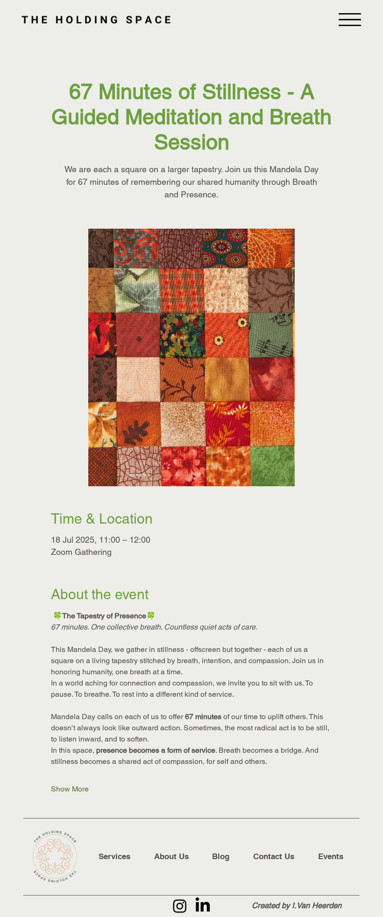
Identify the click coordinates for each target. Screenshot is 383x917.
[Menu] (350, 20)
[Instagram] (180, 906)
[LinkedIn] (203, 906)
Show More (70, 788)
